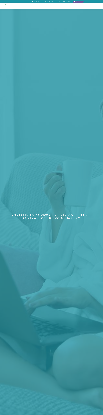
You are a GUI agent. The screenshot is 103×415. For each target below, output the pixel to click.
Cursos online (71, 6)
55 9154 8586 (50, 1)
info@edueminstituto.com (65, 1)
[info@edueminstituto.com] (59, 1)
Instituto (52, 6)
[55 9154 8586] (46, 1)
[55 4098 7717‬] (32, 1)
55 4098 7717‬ (36, 1)
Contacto (98, 6)
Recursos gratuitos (80, 6)
